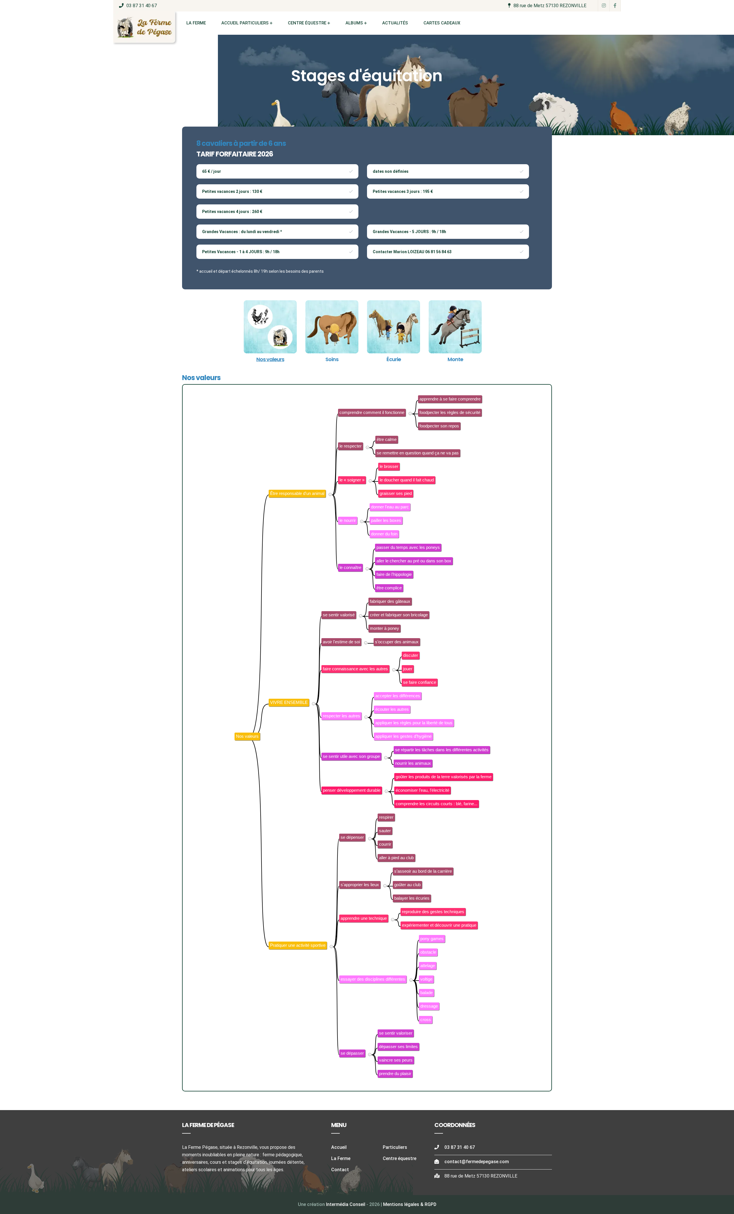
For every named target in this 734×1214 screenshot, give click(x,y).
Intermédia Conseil (345, 1204)
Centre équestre (307, 23)
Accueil (339, 1147)
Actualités (395, 23)
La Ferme (196, 23)
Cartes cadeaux (441, 23)
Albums (354, 23)
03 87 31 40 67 (141, 5)
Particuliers (395, 1147)
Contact (340, 1169)
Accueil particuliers (245, 23)
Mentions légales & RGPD (409, 1204)
